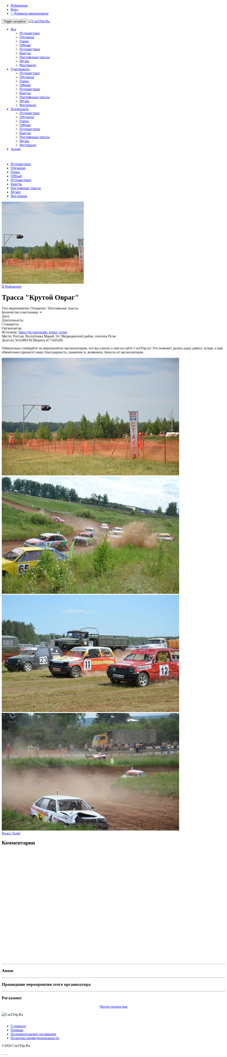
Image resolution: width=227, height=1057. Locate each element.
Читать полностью (113, 1006)
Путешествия (30, 49)
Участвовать (20, 69)
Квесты (25, 53)
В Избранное (12, 286)
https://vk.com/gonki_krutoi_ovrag (43, 332)
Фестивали (28, 65)
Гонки (24, 41)
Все (13, 29)
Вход (14, 9)
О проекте (18, 1026)
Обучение (27, 37)
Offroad (25, 45)
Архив (16, 149)
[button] (7, 833)
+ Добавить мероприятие (30, 13)
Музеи (24, 61)
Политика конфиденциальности (35, 1038)
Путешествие (30, 33)
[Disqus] (113, 905)
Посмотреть (20, 109)
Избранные (19, 5)
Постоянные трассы (35, 57)
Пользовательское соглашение (33, 1034)
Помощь (17, 1030)
